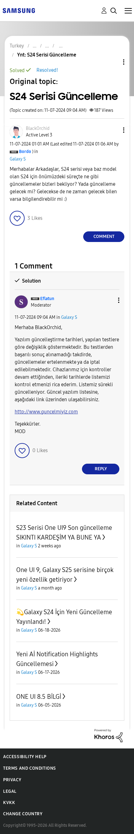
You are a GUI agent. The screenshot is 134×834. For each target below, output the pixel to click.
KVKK (9, 802)
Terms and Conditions (29, 768)
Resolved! (47, 70)
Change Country (22, 814)
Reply (101, 468)
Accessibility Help (24, 756)
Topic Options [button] (113, 62)
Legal (10, 791)
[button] (113, 130)
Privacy (12, 779)
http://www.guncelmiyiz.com (46, 412)
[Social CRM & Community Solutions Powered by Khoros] (108, 735)
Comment (103, 236)
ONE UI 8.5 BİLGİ (38, 696)
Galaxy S (18, 159)
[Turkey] (18, 10)
